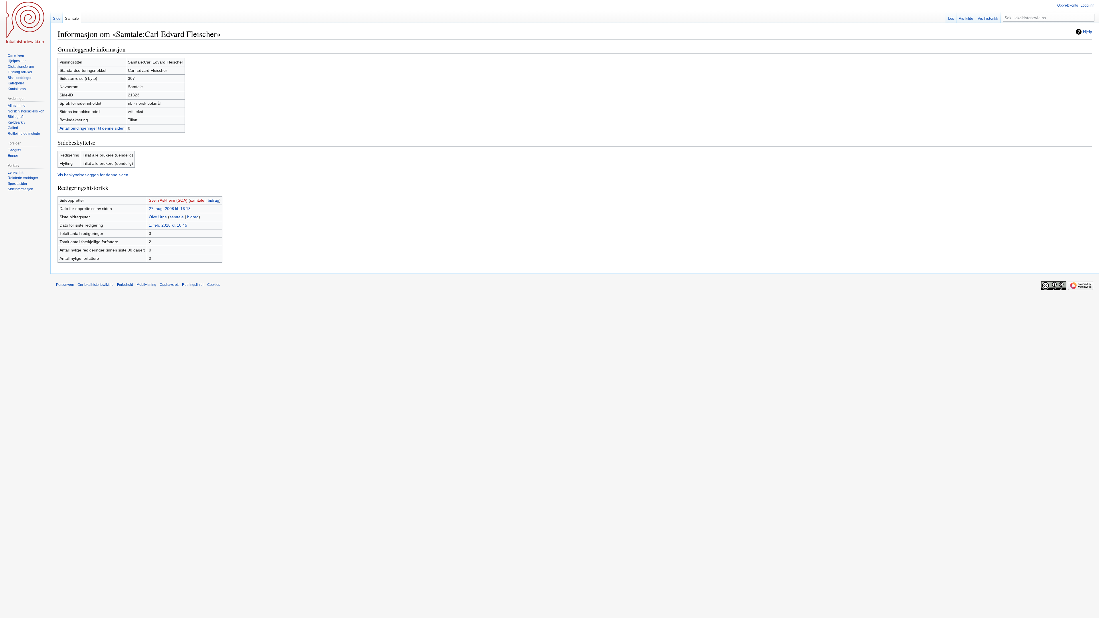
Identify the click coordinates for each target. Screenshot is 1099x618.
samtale (197, 200)
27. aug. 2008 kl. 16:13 (170, 208)
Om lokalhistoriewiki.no (96, 285)
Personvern (65, 285)
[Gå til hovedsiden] (25, 23)
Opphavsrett (169, 285)
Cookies (213, 285)
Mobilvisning (146, 285)
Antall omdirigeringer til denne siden (92, 128)
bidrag (213, 200)
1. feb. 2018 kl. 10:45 (168, 225)
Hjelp (1087, 31)
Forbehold (125, 285)
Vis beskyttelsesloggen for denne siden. (93, 175)
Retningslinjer (193, 285)
